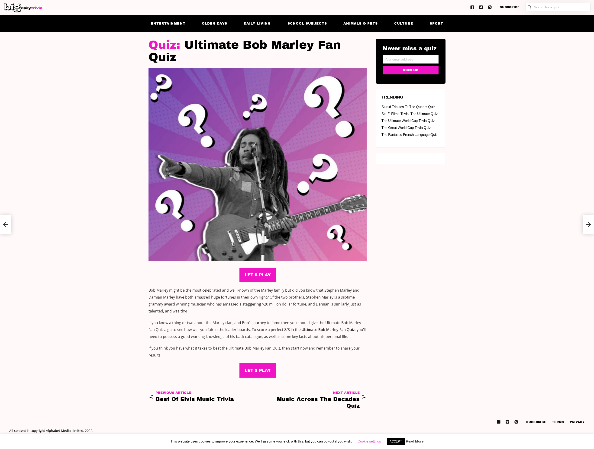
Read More (414, 441)
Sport (436, 23)
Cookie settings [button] (369, 441)
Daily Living (257, 23)
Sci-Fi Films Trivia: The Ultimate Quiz (409, 114)
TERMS (558, 422)
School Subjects (307, 23)
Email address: (411, 58)
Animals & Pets (360, 23)
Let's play (258, 370)
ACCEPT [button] (396, 441)
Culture (403, 23)
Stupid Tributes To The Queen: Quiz (408, 107)
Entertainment (168, 23)
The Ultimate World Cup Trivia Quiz (408, 121)
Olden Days (214, 23)
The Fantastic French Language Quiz (409, 135)
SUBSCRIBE (510, 7)
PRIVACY (577, 422)
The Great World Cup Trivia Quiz (406, 128)
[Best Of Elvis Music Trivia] (5, 224)
